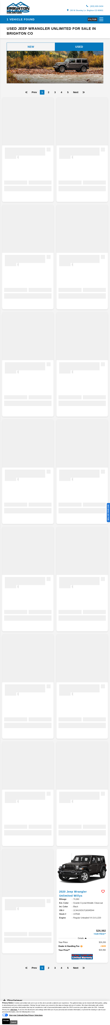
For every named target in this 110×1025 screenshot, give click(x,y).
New (31, 46)
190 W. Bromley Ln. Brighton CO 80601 (86, 10)
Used (79, 46)
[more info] (82, 868)
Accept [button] (6, 1020)
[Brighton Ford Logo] (18, 13)
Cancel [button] (13, 1022)
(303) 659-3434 (96, 6)
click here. (13, 1009)
